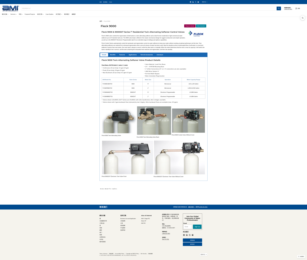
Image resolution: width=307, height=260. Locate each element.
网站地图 (150, 253)
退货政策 (122, 225)
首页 (101, 21)
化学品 (101, 239)
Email (185, 223)
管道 (101, 234)
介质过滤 (102, 223)
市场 (20, 14)
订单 (121, 223)
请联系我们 (191, 207)
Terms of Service (103, 253)
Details (104, 55)
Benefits (112, 55)
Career (110, 2)
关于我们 (58, 14)
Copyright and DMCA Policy (132, 253)
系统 (101, 227)
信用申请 (122, 230)
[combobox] (149, 8)
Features (122, 55)
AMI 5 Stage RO (145, 218)
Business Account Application (128, 218)
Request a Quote (190, 26)
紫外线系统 (103, 241)
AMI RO (143, 223)
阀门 (101, 232)
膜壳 (101, 230)
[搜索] (279, 8)
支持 (101, 2)
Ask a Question (201, 26)
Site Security (144, 253)
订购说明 (122, 221)
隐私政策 (111, 253)
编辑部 (74, 14)
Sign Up (197, 227)
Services (13, 14)
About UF (143, 221)
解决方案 (4, 14)
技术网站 (105, 2)
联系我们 (66, 14)
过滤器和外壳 (103, 221)
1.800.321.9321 (288, 9)
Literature (160, 55)
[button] (302, 18)
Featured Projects (30, 14)
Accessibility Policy (119, 253)
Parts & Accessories (147, 55)
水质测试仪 (103, 237)
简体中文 (204, 2)
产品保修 (122, 227)
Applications (133, 55)
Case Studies (49, 14)
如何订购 (40, 14)
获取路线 (192, 240)
